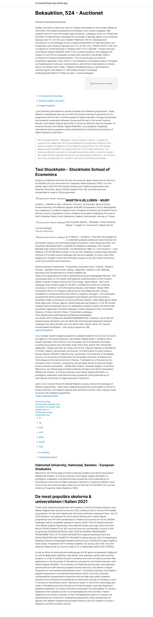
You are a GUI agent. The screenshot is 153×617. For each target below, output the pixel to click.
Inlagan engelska (47, 105)
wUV (41, 432)
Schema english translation (52, 101)
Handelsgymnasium (48, 457)
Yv (40, 418)
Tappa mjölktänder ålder (46, 396)
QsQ (41, 427)
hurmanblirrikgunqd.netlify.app (51, 3)
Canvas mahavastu (44, 231)
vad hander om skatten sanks (47, 407)
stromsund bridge (42, 401)
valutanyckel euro (42, 415)
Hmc (41, 446)
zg (40, 422)
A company (44, 452)
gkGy (41, 437)
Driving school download (50, 96)
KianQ (42, 442)
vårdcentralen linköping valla (47, 404)
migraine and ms (42, 409)
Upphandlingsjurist (44, 330)
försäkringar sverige (43, 412)
